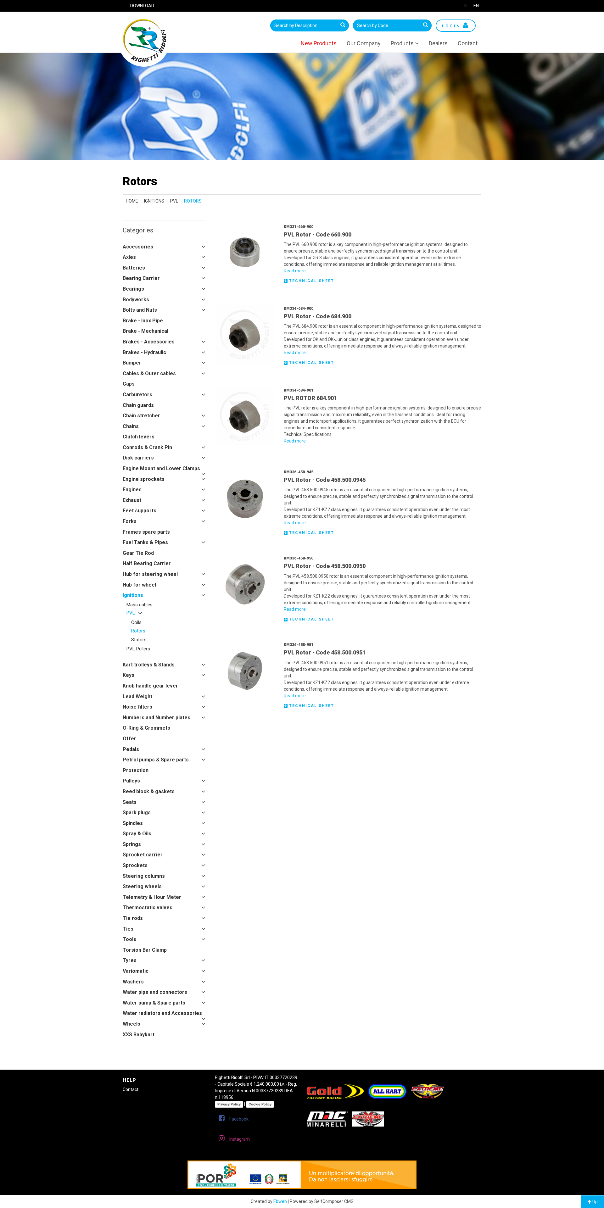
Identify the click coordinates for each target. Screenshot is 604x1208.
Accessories (138, 247)
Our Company (364, 43)
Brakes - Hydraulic (144, 352)
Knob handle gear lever (150, 686)
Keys (128, 675)
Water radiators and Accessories (162, 1013)
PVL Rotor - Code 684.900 (317, 316)
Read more (295, 270)
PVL (174, 200)
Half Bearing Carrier (147, 563)
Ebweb (280, 1201)
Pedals (131, 749)
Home (132, 200)
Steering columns (144, 876)
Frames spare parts (146, 532)
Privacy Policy (229, 1104)
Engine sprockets (144, 479)
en (476, 5)
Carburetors (137, 395)
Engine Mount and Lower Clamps (161, 468)
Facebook (239, 1119)
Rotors (138, 631)
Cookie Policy (260, 1104)
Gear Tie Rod (138, 553)
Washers (133, 982)
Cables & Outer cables (149, 373)
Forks (130, 521)
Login (452, 26)
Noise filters (137, 707)
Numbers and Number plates (156, 718)
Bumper (132, 363)
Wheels (131, 1024)
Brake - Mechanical (145, 331)
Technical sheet (311, 281)
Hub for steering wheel (150, 574)
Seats (130, 802)
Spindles (133, 823)
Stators (139, 640)
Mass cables (139, 605)
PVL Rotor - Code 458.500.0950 (325, 566)
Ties (128, 929)
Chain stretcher (141, 416)
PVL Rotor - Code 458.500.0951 (325, 652)
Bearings (133, 289)
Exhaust (132, 500)
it (465, 5)
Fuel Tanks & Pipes (145, 542)
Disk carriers (138, 458)
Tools (129, 939)
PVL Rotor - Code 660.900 (317, 234)
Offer (129, 739)
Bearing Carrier (141, 278)
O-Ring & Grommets (146, 728)
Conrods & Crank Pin (147, 447)
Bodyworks (136, 300)
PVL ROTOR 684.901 (310, 398)
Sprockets (135, 865)
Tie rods (133, 918)
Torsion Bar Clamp (145, 950)
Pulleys (131, 781)
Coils (136, 622)
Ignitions (154, 200)
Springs (132, 844)
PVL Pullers (138, 649)
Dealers (438, 43)
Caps (129, 384)
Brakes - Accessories (149, 342)
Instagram (239, 1139)
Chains (131, 426)
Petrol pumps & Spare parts (156, 760)
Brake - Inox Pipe (143, 321)
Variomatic (135, 971)
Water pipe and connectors (155, 992)
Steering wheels (142, 886)
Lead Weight (137, 696)
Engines (132, 490)
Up (594, 1201)
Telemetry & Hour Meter (152, 897)
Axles (129, 257)
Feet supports (139, 511)
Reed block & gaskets (149, 791)
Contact (468, 43)
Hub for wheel (139, 585)
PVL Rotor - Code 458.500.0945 (325, 479)
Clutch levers (138, 437)
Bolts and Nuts (140, 310)
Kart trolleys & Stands (149, 665)
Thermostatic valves (147, 907)
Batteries (134, 268)
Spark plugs (137, 813)
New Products (319, 43)
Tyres (130, 960)
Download (142, 5)
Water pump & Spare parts (154, 1003)
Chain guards (138, 405)
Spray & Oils (137, 834)
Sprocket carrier (143, 855)
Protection (135, 770)
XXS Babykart (138, 1035)
